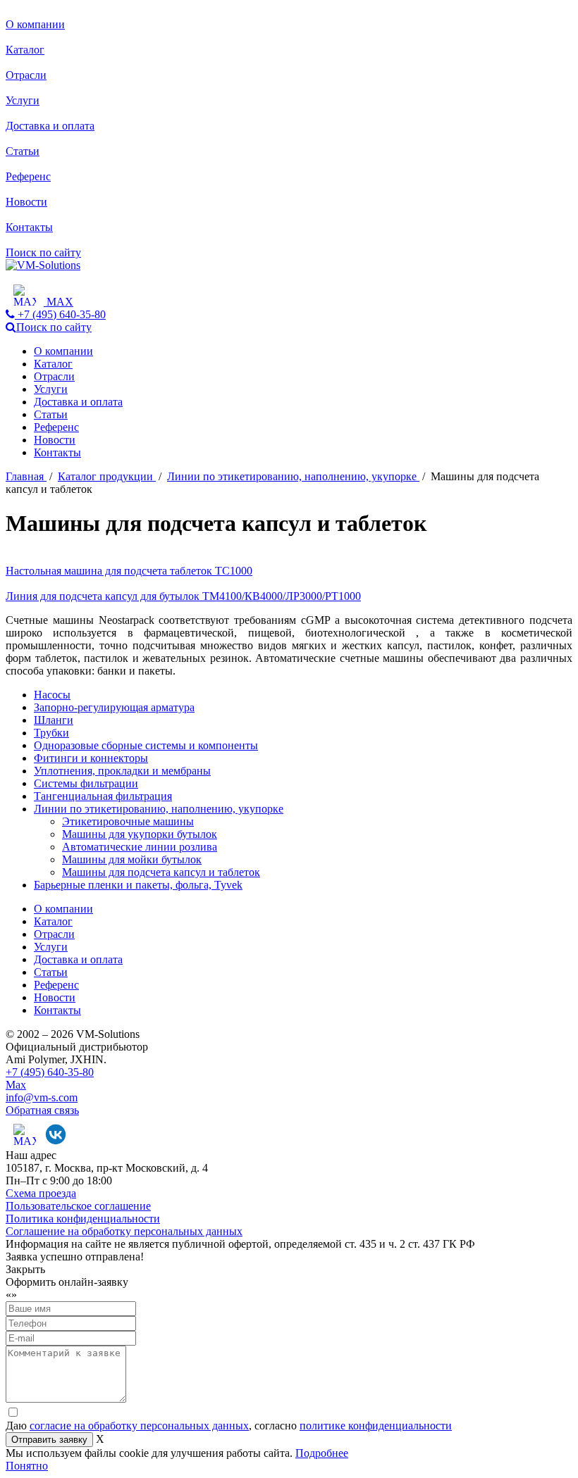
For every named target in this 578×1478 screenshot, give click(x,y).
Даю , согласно (229, 1426)
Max (16, 1085)
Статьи (22, 151)
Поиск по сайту (43, 252)
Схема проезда (41, 1193)
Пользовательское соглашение (78, 1206)
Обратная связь (42, 1110)
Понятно (27, 1466)
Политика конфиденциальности (83, 1219)
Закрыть (25, 1269)
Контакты (29, 227)
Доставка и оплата (50, 126)
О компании (35, 24)
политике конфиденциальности (376, 1426)
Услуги (22, 100)
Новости (26, 202)
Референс (28, 176)
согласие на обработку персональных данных (139, 1426)
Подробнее (321, 1453)
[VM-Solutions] (43, 265)
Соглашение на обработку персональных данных (124, 1231)
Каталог (25, 50)
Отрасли (26, 75)
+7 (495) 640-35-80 (50, 1072)
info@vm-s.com (42, 1097)
